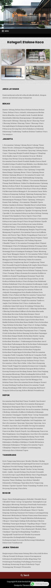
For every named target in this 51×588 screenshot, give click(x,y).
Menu (7, 31)
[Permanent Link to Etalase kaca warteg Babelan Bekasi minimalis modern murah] (38, 55)
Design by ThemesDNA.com (25, 585)
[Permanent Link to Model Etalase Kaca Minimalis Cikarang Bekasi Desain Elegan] (13, 57)
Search (26, 575)
